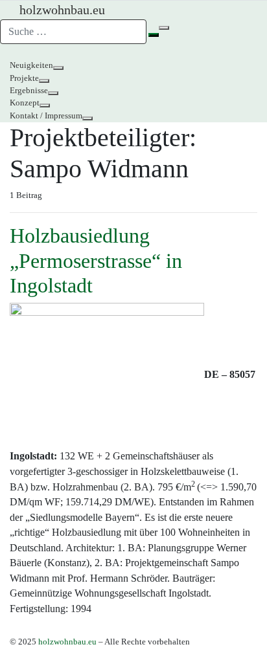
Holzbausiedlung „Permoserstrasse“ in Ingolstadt (96, 260)
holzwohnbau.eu (67, 641)
